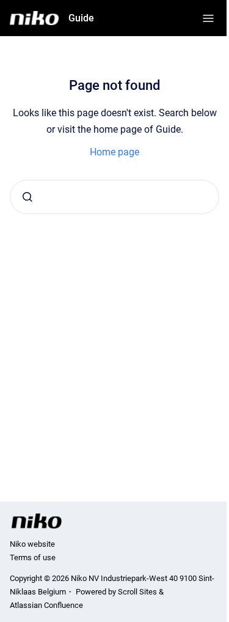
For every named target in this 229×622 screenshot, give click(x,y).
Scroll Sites (137, 591)
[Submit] (27, 197)
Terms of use (33, 557)
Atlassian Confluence (46, 605)
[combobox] (114, 196)
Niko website (32, 544)
